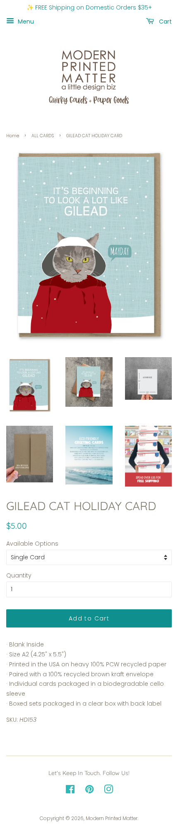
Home (12, 136)
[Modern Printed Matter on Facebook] (70, 791)
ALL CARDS (42, 136)
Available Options (32, 543)
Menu (25, 21)
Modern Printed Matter (111, 818)
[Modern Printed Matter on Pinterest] (89, 791)
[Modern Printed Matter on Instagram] (108, 791)
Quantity (18, 575)
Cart (164, 21)
